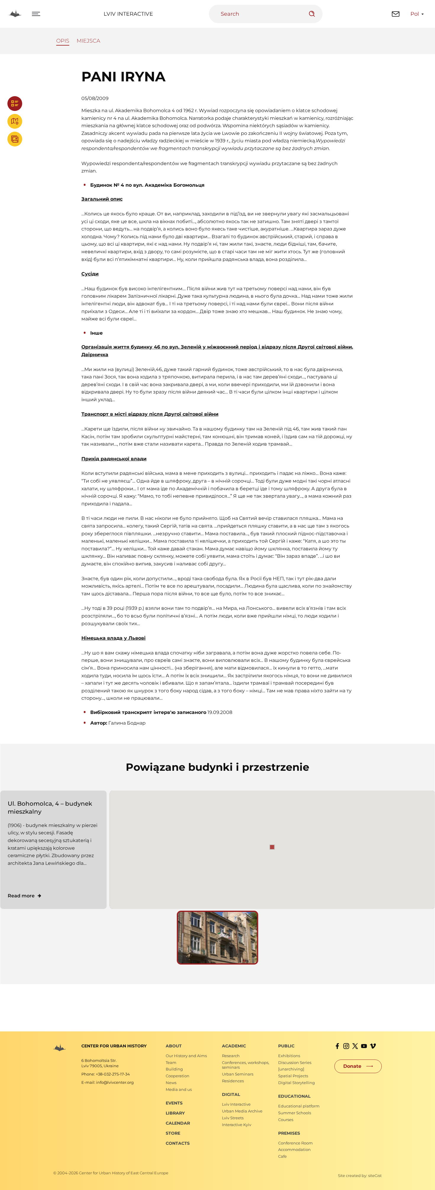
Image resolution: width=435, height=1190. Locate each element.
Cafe (282, 1156)
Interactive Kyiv (236, 1124)
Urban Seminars (237, 1074)
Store (173, 1133)
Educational (294, 1096)
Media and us (179, 1089)
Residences (233, 1080)
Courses (285, 1119)
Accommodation (294, 1149)
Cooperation (177, 1075)
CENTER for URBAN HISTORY (113, 1046)
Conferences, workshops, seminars (245, 1065)
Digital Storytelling (296, 1082)
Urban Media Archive (242, 1111)
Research (231, 1055)
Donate (352, 1066)
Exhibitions (289, 1055)
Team (171, 1062)
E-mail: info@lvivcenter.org (107, 1082)
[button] (272, 847)
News (171, 1082)
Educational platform (299, 1106)
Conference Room (295, 1143)
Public (286, 1046)
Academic (234, 1046)
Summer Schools (294, 1112)
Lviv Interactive (128, 14)
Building (174, 1069)
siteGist (375, 1175)
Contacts (178, 1143)
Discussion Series (294, 1062)
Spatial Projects (293, 1075)
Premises (289, 1133)
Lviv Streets (233, 1117)
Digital (231, 1094)
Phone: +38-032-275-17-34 (105, 1074)
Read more (21, 896)
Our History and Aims (186, 1055)
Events (174, 1103)
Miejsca (88, 41)
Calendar (178, 1123)
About (174, 1046)
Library (175, 1113)
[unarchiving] (291, 1069)
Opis (62, 41)
